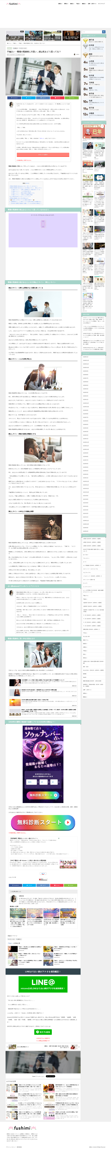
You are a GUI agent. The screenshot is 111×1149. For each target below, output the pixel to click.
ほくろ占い (85, 554)
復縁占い (72, 3)
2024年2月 (85, 435)
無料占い (16, 48)
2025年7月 (85, 378)
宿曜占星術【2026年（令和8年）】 (91, 629)
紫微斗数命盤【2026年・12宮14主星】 (92, 680)
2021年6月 (85, 499)
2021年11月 (86, 488)
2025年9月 (85, 371)
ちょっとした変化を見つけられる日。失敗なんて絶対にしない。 (96, 49)
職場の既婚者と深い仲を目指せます (18, 198)
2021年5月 (85, 502)
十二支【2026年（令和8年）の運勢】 (92, 625)
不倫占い (78, 3)
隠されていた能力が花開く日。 (96, 41)
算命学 (84, 677)
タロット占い (24, 48)
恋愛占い (60, 3)
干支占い (85, 632)
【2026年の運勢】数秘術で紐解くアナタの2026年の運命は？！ (25, 203)
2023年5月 (85, 467)
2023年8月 (85, 456)
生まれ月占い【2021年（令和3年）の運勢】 (93, 670)
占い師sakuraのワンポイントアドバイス (20, 196)
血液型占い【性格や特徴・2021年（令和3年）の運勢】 (93, 685)
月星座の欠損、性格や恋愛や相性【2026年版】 (93, 662)
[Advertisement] (55, 17)
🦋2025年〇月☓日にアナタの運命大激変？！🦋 (21, 199)
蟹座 (90, 54)
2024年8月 (85, 413)
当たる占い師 (86, 636)
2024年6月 (85, 420)
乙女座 (91, 68)
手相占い (85, 650)
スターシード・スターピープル (90, 568)
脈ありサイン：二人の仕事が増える (21, 191)
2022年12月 (86, 481)
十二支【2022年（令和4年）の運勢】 (92, 615)
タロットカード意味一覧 (89, 579)
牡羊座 (91, 45)
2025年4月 (85, 388)
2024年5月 (85, 424)
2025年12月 (86, 360)
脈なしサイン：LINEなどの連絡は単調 (21, 194)
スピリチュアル (87, 572)
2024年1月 (85, 438)
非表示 (27, 183)
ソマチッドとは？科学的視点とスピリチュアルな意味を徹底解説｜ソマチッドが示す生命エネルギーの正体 (93, 328)
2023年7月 (85, 460)
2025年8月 (85, 374)
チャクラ (85, 583)
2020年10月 (86, 524)
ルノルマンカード (87, 586)
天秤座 (91, 82)
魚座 (90, 100)
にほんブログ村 (12, 877)
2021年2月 (85, 513)
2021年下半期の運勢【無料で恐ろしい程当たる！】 (93, 550)
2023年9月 (85, 452)
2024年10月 (86, 406)
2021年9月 (85, 495)
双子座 (91, 108)
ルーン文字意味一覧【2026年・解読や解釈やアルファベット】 (93, 591)
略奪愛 (84, 673)
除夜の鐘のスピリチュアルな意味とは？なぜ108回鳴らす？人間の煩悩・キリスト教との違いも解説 (93, 342)
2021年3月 (85, 509)
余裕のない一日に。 (94, 90)
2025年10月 (86, 367)
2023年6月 (85, 463)
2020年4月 (85, 531)
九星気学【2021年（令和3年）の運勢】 (92, 602)
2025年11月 (86, 364)
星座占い (85, 657)
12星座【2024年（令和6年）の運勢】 (92, 542)
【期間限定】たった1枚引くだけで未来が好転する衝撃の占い (25, 201)
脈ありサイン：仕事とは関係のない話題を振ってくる (25, 189)
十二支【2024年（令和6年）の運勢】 (92, 622)
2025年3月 (85, 392)
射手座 (91, 93)
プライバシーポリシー (11, 1147)
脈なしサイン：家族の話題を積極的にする (22, 193)
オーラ (84, 561)
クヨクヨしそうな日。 (94, 109)
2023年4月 (85, 470)
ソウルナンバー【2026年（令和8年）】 (92, 576)
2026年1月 (85, 356)
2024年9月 (85, 410)
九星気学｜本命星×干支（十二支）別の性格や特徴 (93, 610)
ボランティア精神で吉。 (95, 84)
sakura (77, 54)
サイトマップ (101, 3)
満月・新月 (85, 666)
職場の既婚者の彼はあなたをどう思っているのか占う (23, 186)
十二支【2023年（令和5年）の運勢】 (92, 618)
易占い (84, 654)
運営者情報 (19, 1147)
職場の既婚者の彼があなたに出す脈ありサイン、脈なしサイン (25, 187)
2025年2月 (85, 395)
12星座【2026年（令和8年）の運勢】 (92, 545)
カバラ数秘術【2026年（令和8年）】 (92, 565)
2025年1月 (85, 399)
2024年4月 (85, 428)
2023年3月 (85, 474)
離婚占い (84, 3)
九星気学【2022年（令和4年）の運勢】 (92, 606)
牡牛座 (91, 75)
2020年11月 (86, 520)
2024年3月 (85, 431)
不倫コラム (85, 595)
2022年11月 (86, 484)
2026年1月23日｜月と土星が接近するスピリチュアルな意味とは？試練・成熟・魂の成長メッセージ (93, 335)
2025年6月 (85, 381)
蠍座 (90, 88)
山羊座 (91, 61)
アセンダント (86, 558)
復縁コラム (85, 640)
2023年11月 (86, 445)
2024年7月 (85, 417)
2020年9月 (85, 527)
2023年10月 (86, 449)
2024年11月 (86, 403)
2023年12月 (86, 442)
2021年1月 (85, 517)
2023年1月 (85, 477)
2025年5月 (85, 385)
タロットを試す (43, 154)
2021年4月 (85, 506)
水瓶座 (91, 113)
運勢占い (66, 3)
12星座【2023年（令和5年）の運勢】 (92, 538)
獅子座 (91, 40)
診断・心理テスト (92, 3)
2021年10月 (86, 492)
